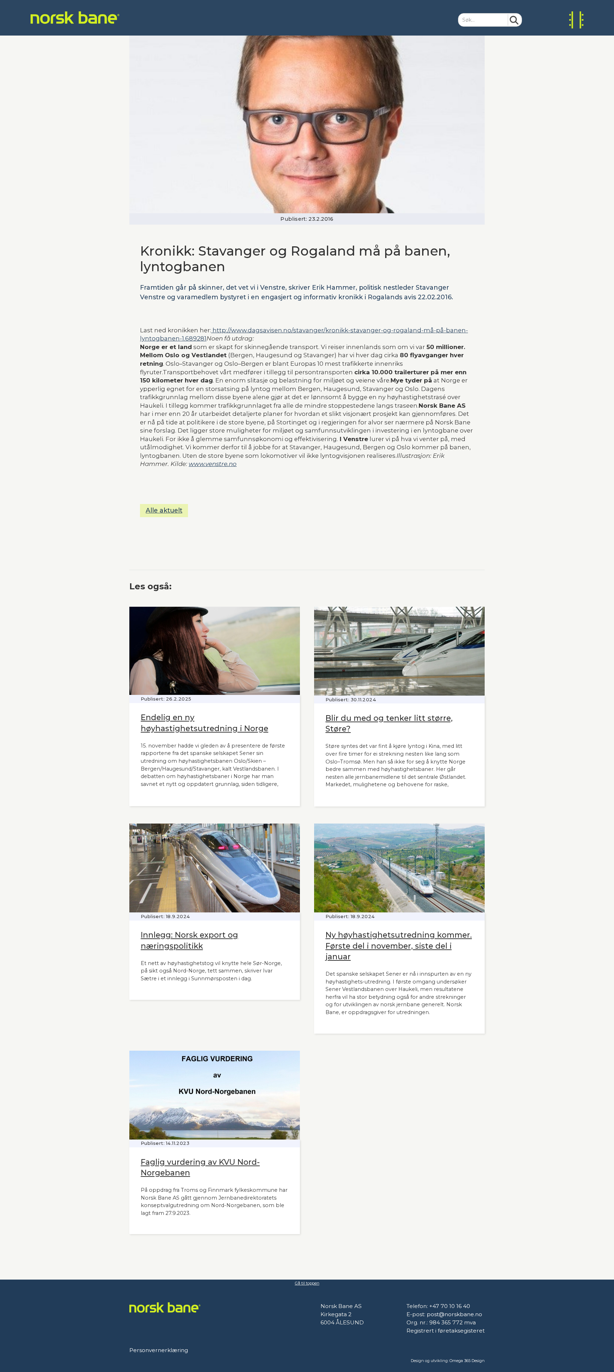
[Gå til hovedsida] (75, 17)
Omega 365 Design (467, 1360)
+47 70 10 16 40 (449, 1306)
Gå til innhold (16, 4)
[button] (576, 20)
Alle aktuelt (164, 510)
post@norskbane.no (454, 1314)
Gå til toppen (307, 1283)
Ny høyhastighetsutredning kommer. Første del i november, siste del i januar (398, 945)
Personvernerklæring (158, 1350)
